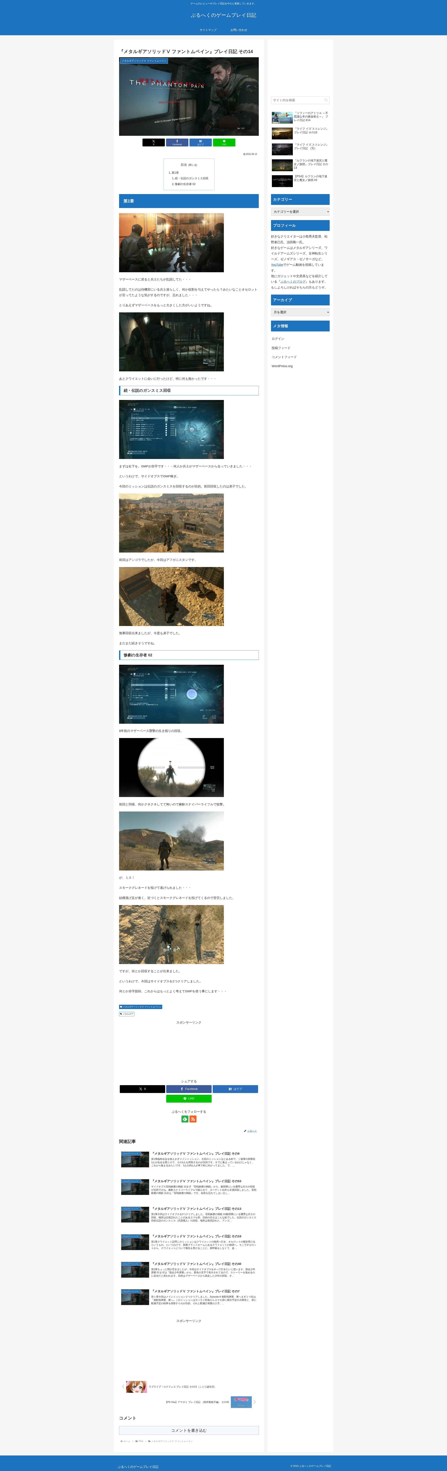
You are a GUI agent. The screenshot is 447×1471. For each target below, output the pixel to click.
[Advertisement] (189, 1049)
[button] (326, 100)
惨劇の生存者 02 (185, 184)
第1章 (175, 172)
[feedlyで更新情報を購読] (184, 1119)
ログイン (278, 338)
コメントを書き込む (189, 1430)
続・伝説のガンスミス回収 (191, 178)
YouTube (277, 264)
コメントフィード (284, 357)
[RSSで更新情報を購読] (192, 1119)
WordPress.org (282, 366)
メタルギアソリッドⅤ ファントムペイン (142, 1007)
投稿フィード (281, 348)
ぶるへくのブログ (293, 281)
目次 (184, 164)
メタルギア (128, 1014)
